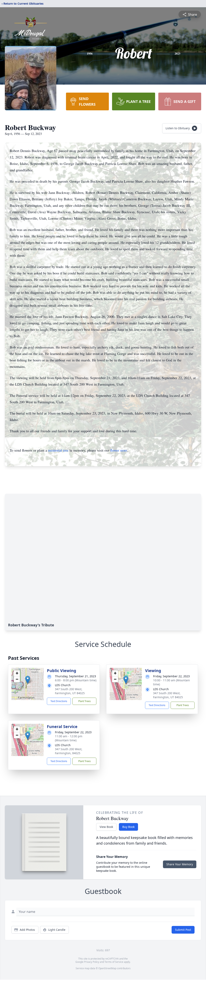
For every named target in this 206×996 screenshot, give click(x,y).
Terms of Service (114, 962)
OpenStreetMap (107, 968)
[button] (27, 680)
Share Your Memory (179, 864)
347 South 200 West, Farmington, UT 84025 (70, 691)
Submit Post (183, 930)
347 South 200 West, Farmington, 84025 (68, 751)
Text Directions (58, 701)
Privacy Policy (91, 962)
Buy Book (128, 827)
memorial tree (58, 450)
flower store (118, 450)
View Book (106, 827)
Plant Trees (84, 701)
